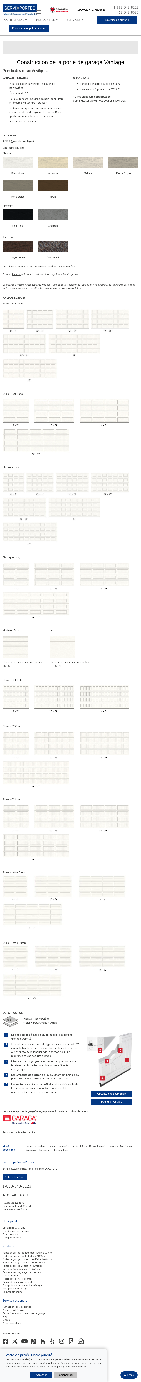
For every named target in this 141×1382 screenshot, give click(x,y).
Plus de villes (59, 1150)
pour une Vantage (111, 1101)
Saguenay (31, 1150)
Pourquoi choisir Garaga (15, 1288)
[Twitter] (15, 1342)
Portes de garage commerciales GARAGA (24, 1262)
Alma (28, 1146)
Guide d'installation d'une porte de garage (24, 1313)
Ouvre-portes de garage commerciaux (22, 1272)
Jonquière (64, 1146)
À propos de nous (12, 1237)
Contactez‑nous (94, 100)
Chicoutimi (39, 1146)
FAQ (5, 1316)
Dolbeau (52, 1146)
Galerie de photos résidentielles (19, 1282)
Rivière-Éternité (97, 1146)
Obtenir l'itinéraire (15, 1177)
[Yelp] (53, 1342)
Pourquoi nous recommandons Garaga (22, 1285)
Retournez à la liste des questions (20, 1132)
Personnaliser (65, 1375)
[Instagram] (62, 1342)
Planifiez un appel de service (29, 28)
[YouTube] (24, 1342)
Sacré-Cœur (126, 1146)
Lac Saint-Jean (79, 1146)
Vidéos (6, 1320)
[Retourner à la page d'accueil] (23, 9)
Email (130, 1375)
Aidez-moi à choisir (12, 1323)
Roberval (112, 1146)
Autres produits (10, 1275)
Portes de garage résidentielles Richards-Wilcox (27, 1252)
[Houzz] (43, 1342)
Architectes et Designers (15, 1310)
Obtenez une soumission (111, 1093)
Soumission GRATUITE (14, 1227)
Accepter (41, 1375)
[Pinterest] (34, 1342)
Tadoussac (44, 1150)
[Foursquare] (71, 1342)
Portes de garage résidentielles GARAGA (24, 1256)
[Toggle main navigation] (39, 12)
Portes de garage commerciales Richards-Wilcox (27, 1259)
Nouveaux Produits (12, 1292)
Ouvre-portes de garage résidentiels (21, 1269)
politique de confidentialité (71, 1366)
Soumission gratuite (117, 20)
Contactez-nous (10, 1234)
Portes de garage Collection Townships (22, 1265)
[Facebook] (6, 1342)
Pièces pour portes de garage (17, 1278)
